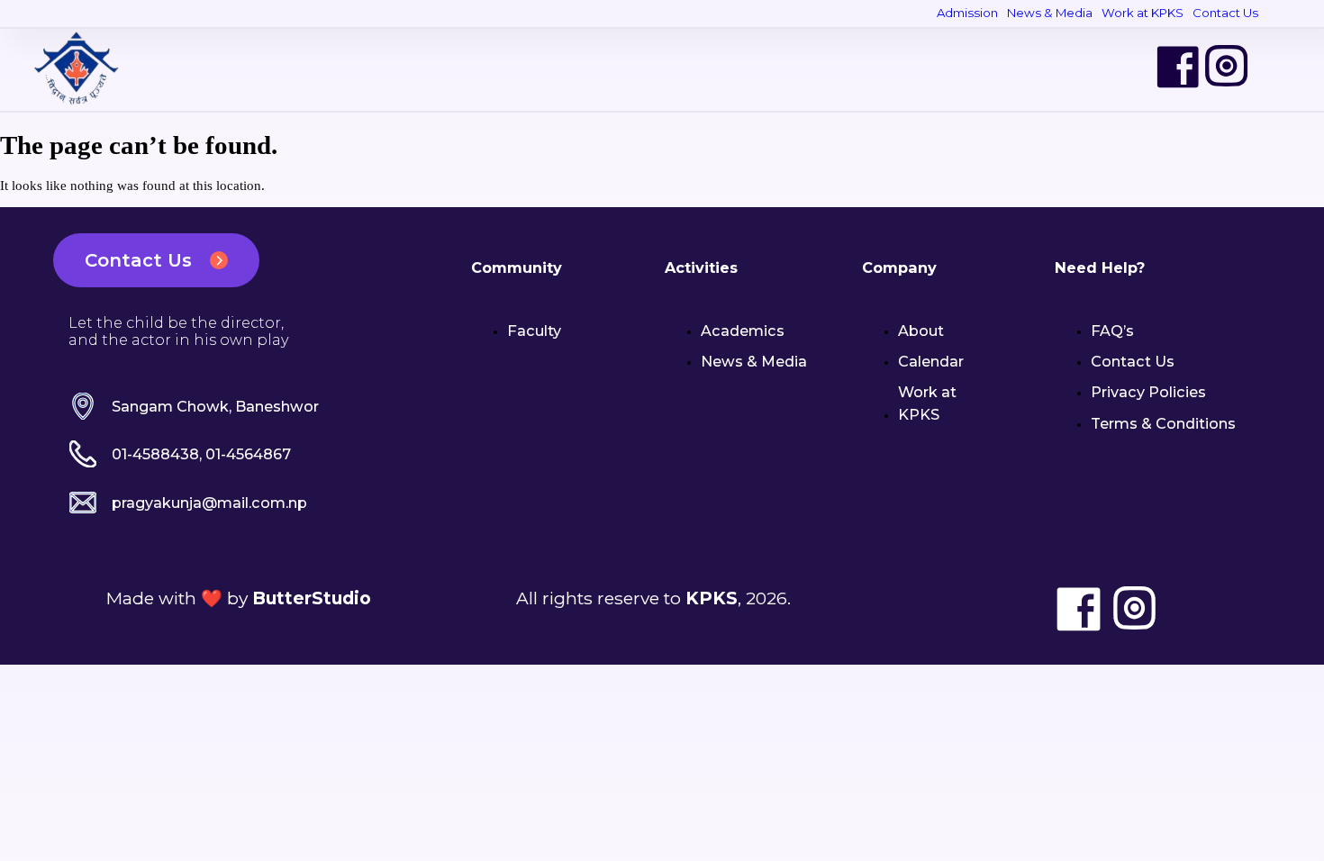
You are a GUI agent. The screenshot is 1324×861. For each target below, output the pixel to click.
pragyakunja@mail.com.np (209, 503)
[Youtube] (1275, 66)
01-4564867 (248, 454)
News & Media (1050, 12)
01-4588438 (155, 454)
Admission (967, 12)
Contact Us (1225, 12)
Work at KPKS (1142, 12)
